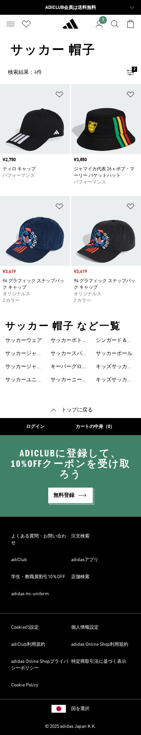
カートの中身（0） (95, 426)
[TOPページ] (70, 26)
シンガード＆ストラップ (114, 341)
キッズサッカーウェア (114, 367)
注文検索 (80, 536)
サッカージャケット (23, 367)
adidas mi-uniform (30, 594)
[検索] (115, 24)
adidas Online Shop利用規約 (99, 644)
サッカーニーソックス (68, 380)
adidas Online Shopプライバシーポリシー (39, 664)
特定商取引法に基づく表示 (98, 661)
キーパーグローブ (68, 367)
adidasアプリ (84, 559)
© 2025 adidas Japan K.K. (70, 726)
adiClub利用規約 (28, 644)
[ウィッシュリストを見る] (26, 24)
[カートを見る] (130, 24)
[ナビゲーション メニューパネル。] (10, 24)
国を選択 (80, 708)
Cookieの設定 (25, 627)
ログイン (35, 426)
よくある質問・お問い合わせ (38, 539)
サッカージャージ (23, 354)
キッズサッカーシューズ (114, 380)
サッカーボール (114, 353)
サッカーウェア (23, 340)
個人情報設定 (85, 627)
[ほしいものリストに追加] (59, 95)
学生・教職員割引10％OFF (38, 577)
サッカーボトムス (68, 341)
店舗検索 (80, 577)
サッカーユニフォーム (23, 380)
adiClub (19, 559)
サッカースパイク (68, 354)
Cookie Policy (24, 685)
